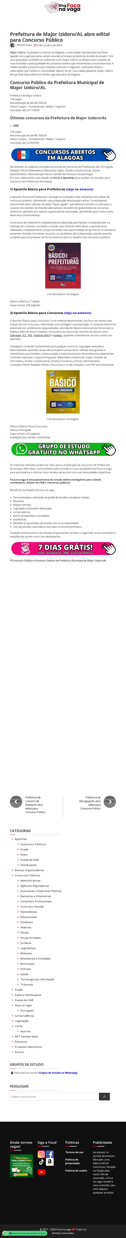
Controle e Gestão (32, 906)
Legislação (22, 1021)
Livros (19, 1026)
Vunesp (57, 335)
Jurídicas (26, 943)
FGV (30, 335)
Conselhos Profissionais (36, 901)
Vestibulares (28, 865)
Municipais (27, 963)
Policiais (25, 969)
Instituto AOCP (42, 335)
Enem (24, 854)
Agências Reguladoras (34, 885)
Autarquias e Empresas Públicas (41, 891)
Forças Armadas (30, 937)
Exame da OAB (29, 860)
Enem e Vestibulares (28, 995)
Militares (26, 953)
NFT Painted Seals (26, 1036)
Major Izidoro (18, 52)
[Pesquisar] (104, 1096)
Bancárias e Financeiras (35, 896)
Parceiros (21, 1041)
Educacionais (28, 917)
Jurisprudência (24, 1015)
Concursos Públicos (33, 844)
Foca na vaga (23, 1005)
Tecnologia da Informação (37, 979)
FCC (24, 335)
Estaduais (26, 922)
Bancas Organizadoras (29, 870)
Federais (25, 927)
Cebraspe (15, 335)
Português (27, 1010)
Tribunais (26, 984)
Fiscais (24, 932)
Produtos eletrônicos (28, 1047)
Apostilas (21, 839)
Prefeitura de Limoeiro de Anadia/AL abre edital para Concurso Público (35, 805)
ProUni (19, 1052)
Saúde (24, 974)
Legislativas (28, 948)
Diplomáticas (28, 911)
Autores (25, 1031)
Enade (24, 849)
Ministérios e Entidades (35, 958)
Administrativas (30, 880)
